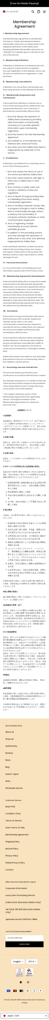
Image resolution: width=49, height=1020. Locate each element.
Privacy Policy (11, 855)
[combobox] (24, 1015)
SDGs (7, 781)
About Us (9, 732)
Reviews (9, 753)
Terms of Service (13, 820)
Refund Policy (11, 848)
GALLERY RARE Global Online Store (23, 1000)
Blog (7, 767)
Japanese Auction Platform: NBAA (21, 919)
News (7, 760)
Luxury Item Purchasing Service (20, 895)
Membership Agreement (17, 834)
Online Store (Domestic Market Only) (23, 902)
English (17, 961)
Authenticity (11, 746)
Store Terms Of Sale (15, 827)
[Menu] (44, 11)
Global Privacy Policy (15, 862)
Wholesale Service (14, 788)
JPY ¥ (31, 961)
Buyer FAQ (10, 806)
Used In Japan (12, 774)
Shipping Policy (12, 841)
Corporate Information (16, 888)
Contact (9, 869)
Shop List (9, 739)
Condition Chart (13, 813)
